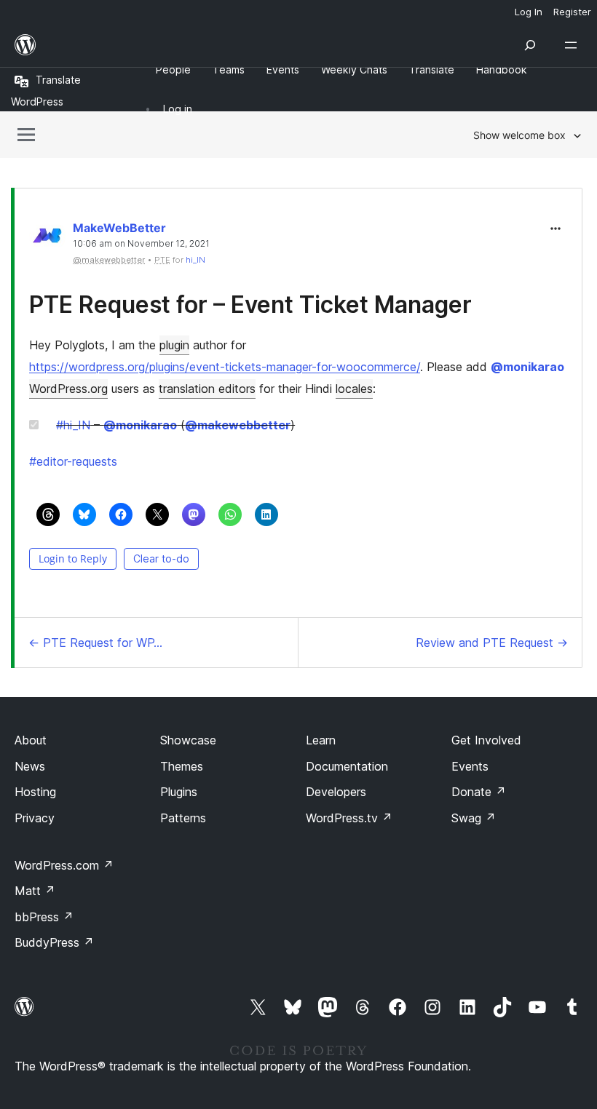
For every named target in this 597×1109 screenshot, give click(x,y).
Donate (478, 791)
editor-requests (73, 461)
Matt (35, 890)
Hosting (35, 791)
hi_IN (195, 260)
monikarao (527, 366)
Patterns (183, 818)
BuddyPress (54, 942)
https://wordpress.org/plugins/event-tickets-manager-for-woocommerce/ (224, 366)
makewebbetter (237, 425)
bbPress (44, 917)
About (31, 740)
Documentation (347, 766)
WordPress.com (64, 865)
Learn (321, 740)
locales (354, 388)
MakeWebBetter (119, 227)
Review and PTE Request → (492, 642)
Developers (336, 791)
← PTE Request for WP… (95, 642)
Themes (181, 766)
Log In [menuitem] (528, 11)
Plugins (178, 791)
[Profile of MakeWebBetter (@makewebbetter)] (47, 239)
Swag (473, 818)
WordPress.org (68, 388)
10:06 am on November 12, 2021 (141, 244)
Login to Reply (73, 558)
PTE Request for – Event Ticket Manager (250, 304)
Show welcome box (519, 135)
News (30, 766)
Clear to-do (161, 558)
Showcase (188, 740)
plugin (174, 345)
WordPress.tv (349, 818)
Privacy (35, 818)
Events (470, 766)
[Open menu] (573, 45)
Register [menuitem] (572, 11)
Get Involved (486, 740)
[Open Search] (530, 45)
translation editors (207, 388)
